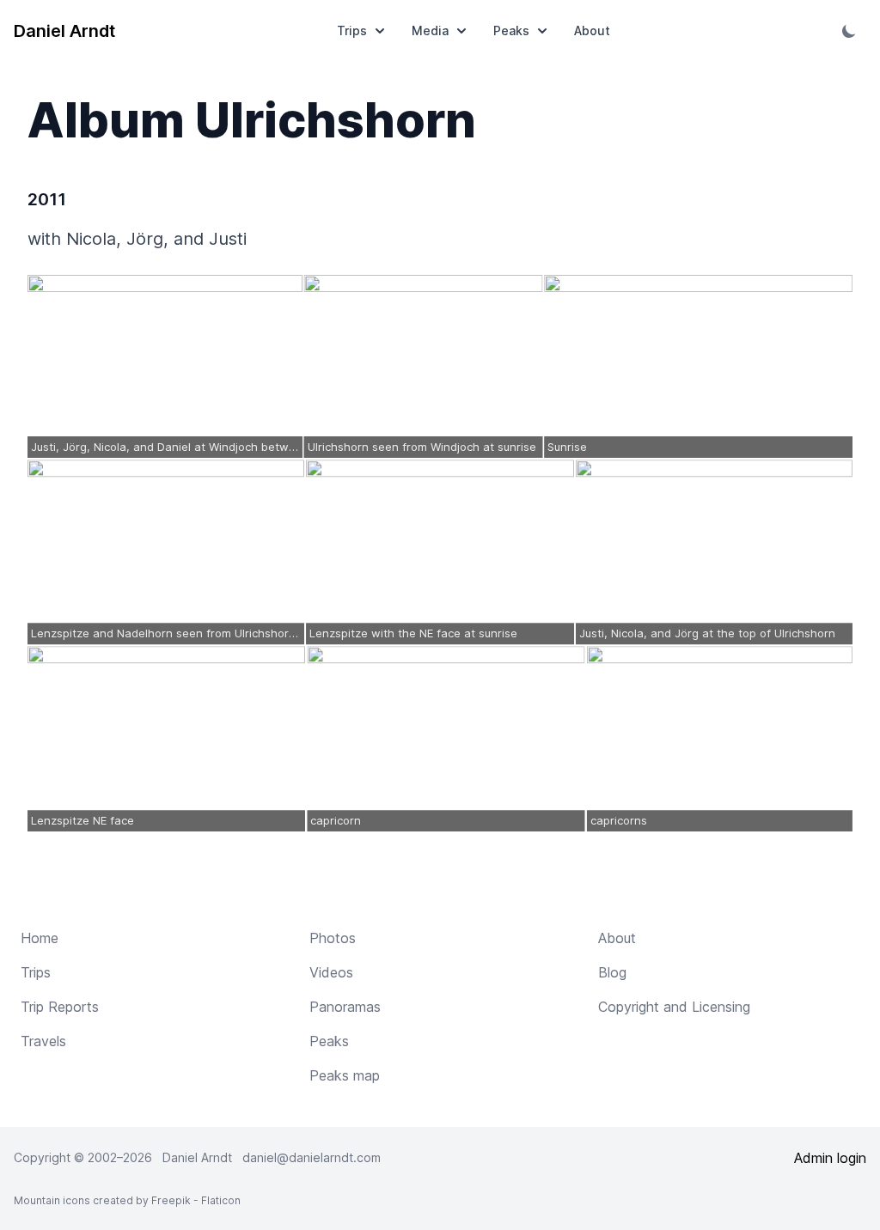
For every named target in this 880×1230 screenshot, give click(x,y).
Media (430, 30)
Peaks (511, 30)
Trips (352, 30)
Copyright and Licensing (674, 1006)
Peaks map (344, 1075)
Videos (331, 972)
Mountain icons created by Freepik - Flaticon (127, 1200)
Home (39, 938)
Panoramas (345, 1006)
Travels (43, 1041)
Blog (612, 972)
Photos (332, 938)
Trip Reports (60, 1006)
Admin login (830, 1157)
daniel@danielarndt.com (311, 1157)
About (592, 30)
